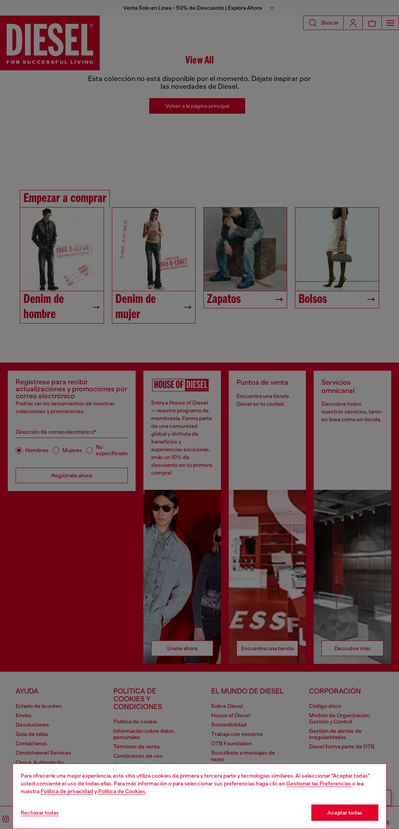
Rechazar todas (40, 813)
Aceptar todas (344, 813)
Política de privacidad (67, 791)
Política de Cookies (121, 791)
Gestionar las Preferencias (318, 783)
